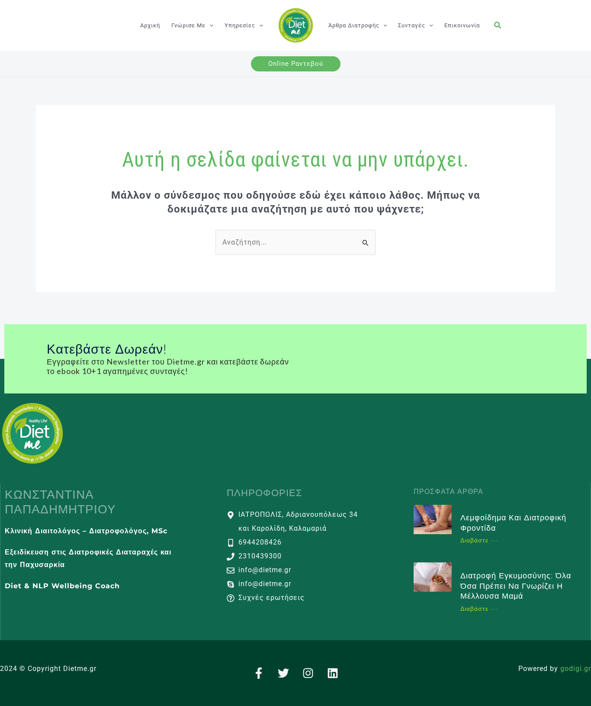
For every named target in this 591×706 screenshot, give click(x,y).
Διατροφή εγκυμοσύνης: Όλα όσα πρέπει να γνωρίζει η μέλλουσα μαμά (515, 586)
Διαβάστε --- (479, 540)
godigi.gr (575, 668)
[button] (209, 25)
